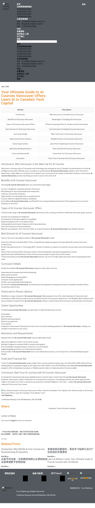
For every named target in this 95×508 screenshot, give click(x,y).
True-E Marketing (6, 395)
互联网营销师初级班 (24, 9)
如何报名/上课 (23, 34)
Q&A (19, 29)
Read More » (5, 456)
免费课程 (20, 31)
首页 (19, 4)
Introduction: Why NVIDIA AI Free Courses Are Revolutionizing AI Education (23, 450)
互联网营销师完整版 (24, 16)
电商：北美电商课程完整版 (26, 26)
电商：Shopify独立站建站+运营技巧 (30, 24)
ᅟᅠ (40, 399)
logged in (14, 420)
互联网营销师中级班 (24, 12)
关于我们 (20, 36)
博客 (19, 39)
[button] (37, 41)
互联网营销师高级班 (24, 14)
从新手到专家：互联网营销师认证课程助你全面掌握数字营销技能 (24, 460)
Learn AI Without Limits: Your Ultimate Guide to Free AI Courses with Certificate (70, 460)
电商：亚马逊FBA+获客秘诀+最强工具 (31, 21)
